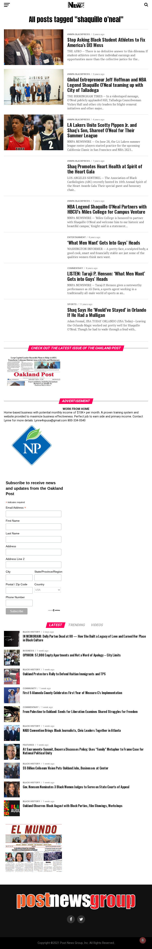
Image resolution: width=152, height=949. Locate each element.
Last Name (12, 533)
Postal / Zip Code (16, 584)
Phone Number (15, 597)
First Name (13, 520)
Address (11, 546)
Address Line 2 (15, 559)
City (8, 571)
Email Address (16, 508)
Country (39, 584)
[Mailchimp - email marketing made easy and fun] (54, 610)
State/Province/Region (47, 571)
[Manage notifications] (143, 940)
